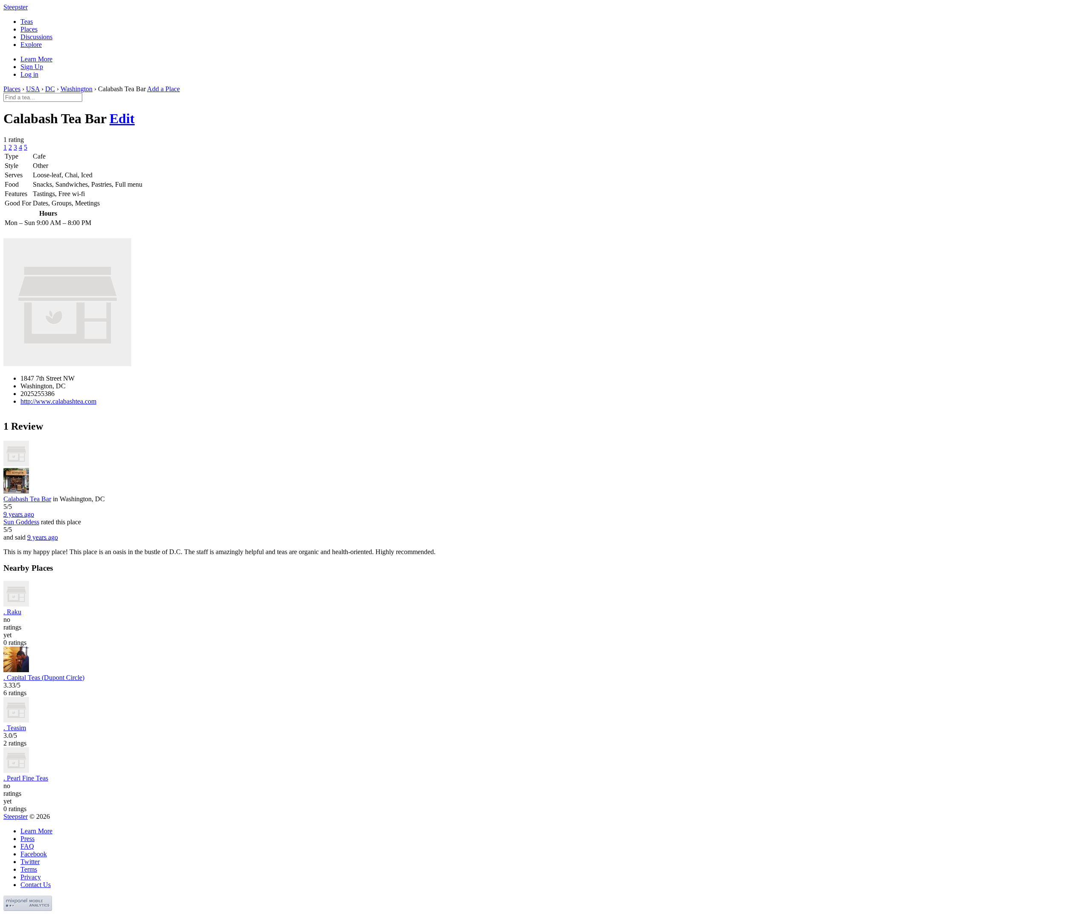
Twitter (30, 861)
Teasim (14, 727)
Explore (31, 44)
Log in (29, 74)
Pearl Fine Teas (25, 778)
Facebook (33, 854)
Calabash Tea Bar (27, 499)
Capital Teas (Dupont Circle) (43, 677)
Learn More (36, 59)
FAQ (27, 846)
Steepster (15, 7)
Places (29, 29)
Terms (28, 869)
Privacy (30, 877)
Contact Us (35, 884)
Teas (26, 21)
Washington (76, 88)
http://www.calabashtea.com (58, 401)
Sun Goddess (21, 522)
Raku (12, 611)
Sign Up (31, 66)
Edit (122, 118)
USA (33, 88)
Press (27, 838)
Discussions (36, 36)
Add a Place (163, 88)
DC (50, 88)
